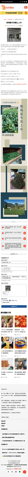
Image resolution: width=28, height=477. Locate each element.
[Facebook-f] (20, 2)
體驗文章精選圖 (5, 283)
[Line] (24, 2)
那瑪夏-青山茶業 (21, 84)
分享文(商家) (6, 300)
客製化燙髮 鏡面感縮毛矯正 (7, 1)
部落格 (2, 425)
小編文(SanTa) (14, 300)
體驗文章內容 (4, 265)
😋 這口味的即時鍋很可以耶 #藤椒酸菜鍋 (11, 456)
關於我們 (3, 421)
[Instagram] (22, 2)
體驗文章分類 (4, 298)
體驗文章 (10, 19)
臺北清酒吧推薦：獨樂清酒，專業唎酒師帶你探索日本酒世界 (20, 374)
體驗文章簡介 (4, 274)
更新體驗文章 (14, 306)
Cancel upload (5, 294)
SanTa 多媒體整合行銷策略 (16, 468)
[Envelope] (26, 2)
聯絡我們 (3, 423)
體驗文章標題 (4, 260)
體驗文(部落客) (6, 302)
